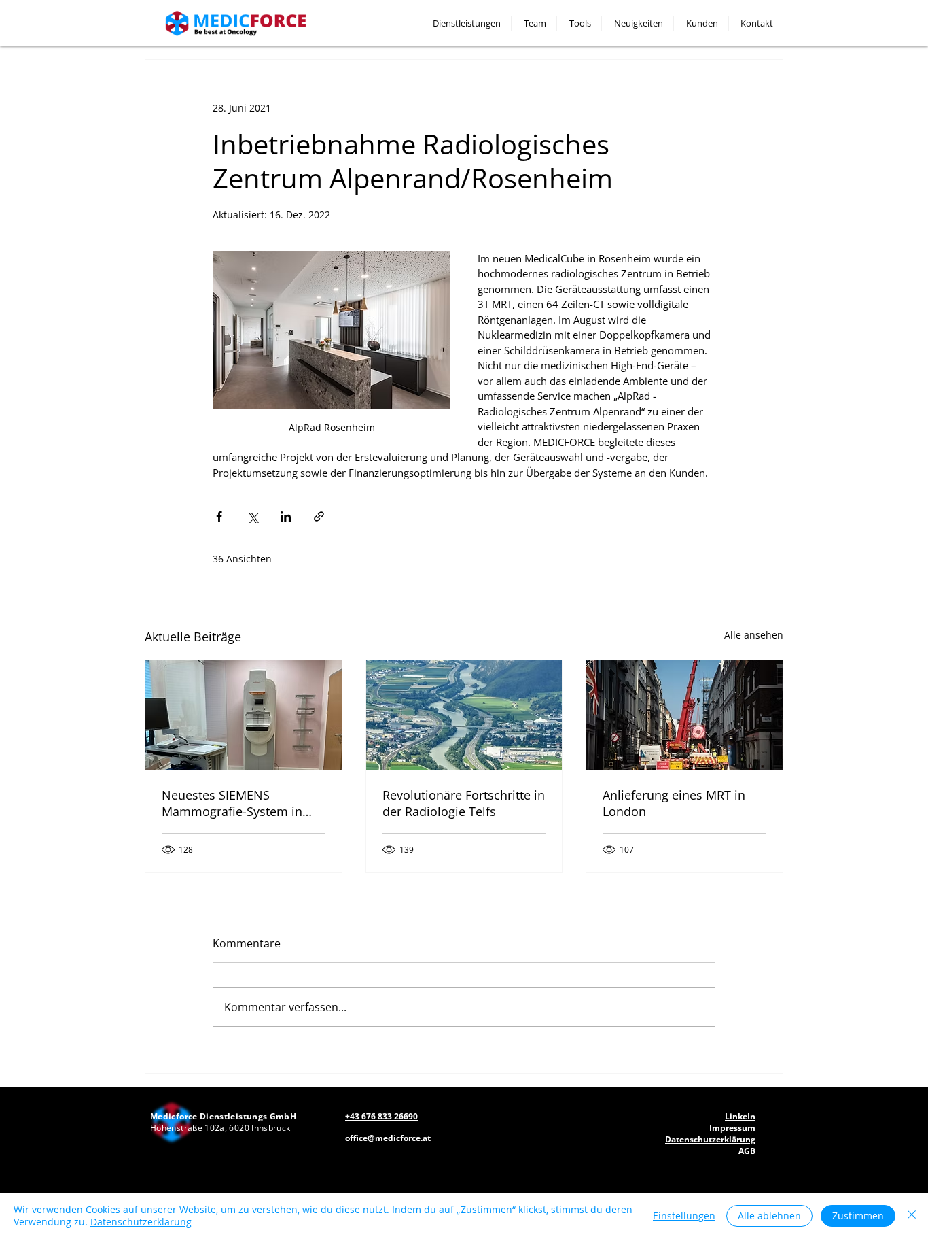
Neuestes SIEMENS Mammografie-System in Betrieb (232, 803)
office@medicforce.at (388, 1138)
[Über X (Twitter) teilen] (252, 516)
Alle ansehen (753, 634)
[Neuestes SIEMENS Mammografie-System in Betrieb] (243, 715)
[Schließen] (912, 1216)
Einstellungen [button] (684, 1215)
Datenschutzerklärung (141, 1221)
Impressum (732, 1128)
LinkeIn (740, 1116)
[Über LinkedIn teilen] (285, 516)
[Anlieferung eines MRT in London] (684, 715)
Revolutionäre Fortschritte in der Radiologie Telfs (463, 803)
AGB (746, 1151)
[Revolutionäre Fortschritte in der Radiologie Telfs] (464, 715)
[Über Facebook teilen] (219, 516)
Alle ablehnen (769, 1215)
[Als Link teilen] (319, 516)
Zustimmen (858, 1215)
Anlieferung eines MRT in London (674, 803)
